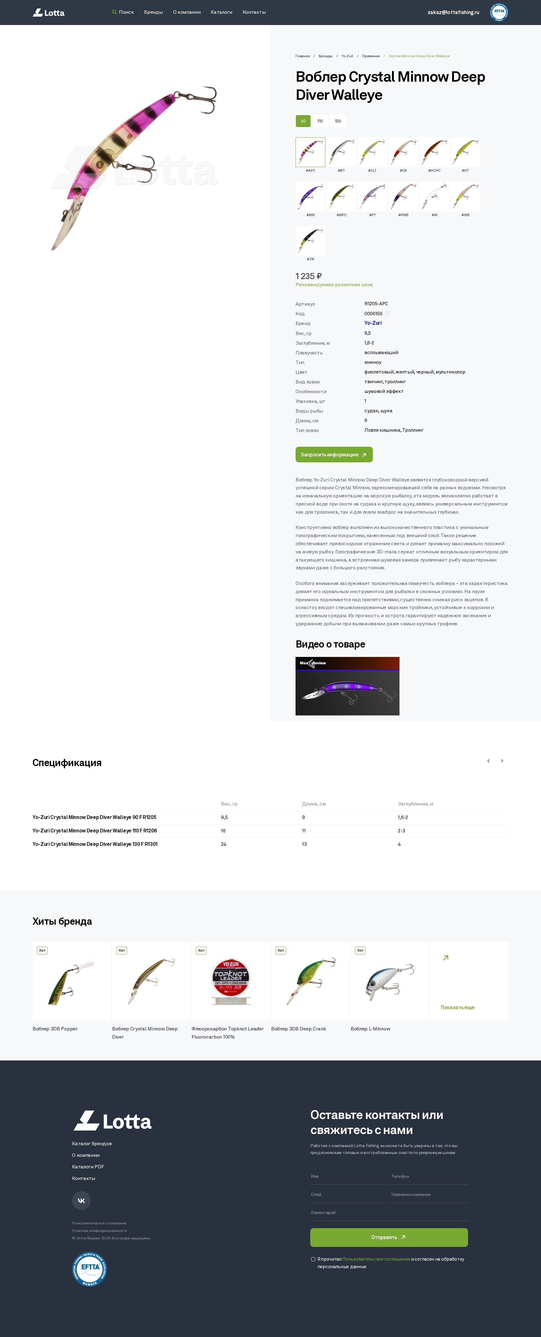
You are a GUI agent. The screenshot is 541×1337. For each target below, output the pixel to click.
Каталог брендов (91, 1143)
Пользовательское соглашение (99, 1223)
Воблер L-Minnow (370, 1029)
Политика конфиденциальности (99, 1231)
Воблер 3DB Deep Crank (298, 1029)
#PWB (403, 215)
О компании (86, 1155)
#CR (403, 171)
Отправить (384, 1237)
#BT (341, 171)
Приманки (371, 56)
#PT (372, 215)
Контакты (83, 1178)
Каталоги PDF (88, 1167)
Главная (303, 56)
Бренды (325, 56)
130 (338, 121)
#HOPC (434, 171)
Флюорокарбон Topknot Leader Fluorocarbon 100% (228, 1033)
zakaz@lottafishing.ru (453, 12)
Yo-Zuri (347, 56)
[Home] (48, 12)
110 (320, 121)
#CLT (372, 171)
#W (434, 215)
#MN (311, 215)
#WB (465, 215)
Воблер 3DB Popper (55, 1029)
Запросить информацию (330, 455)
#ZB (310, 259)
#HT (465, 171)
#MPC (342, 215)
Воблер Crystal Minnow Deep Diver (145, 1033)
